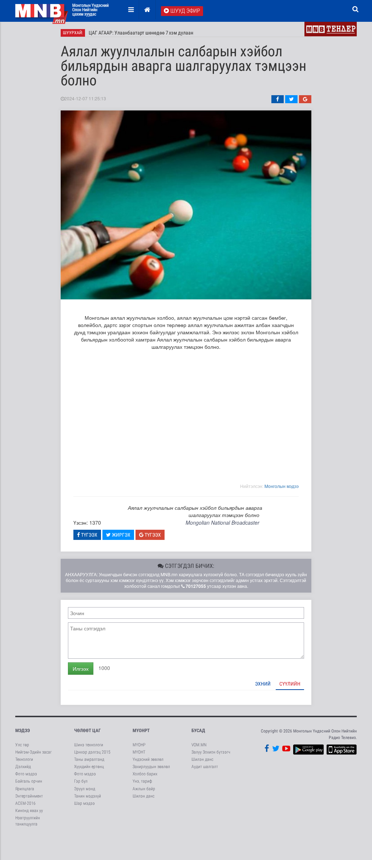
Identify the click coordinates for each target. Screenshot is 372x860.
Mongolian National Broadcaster (222, 522)
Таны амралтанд (89, 759)
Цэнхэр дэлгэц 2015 (92, 752)
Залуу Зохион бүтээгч (210, 752)
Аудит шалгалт (204, 766)
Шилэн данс (143, 796)
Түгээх (88, 535)
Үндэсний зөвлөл (148, 759)
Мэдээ (22, 730)
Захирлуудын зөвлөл (151, 766)
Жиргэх (120, 535)
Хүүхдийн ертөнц (89, 766)
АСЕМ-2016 (25, 803)
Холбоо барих (145, 773)
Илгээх (81, 668)
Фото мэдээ (26, 773)
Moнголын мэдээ (281, 486)
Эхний (263, 684)
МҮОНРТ (141, 730)
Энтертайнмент (29, 796)
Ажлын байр (144, 788)
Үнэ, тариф (142, 781)
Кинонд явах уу (29, 810)
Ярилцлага (24, 788)
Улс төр (22, 744)
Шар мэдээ (84, 803)
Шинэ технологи (88, 744)
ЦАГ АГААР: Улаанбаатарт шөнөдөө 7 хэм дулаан (141, 33)
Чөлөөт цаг (87, 730)
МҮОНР (139, 744)
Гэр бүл (81, 781)
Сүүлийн (289, 684)
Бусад (198, 730)
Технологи (24, 759)
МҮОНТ (139, 752)
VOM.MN (198, 744)
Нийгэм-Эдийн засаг (33, 752)
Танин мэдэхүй (87, 796)
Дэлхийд (23, 766)
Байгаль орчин (28, 781)
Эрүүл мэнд (84, 788)
